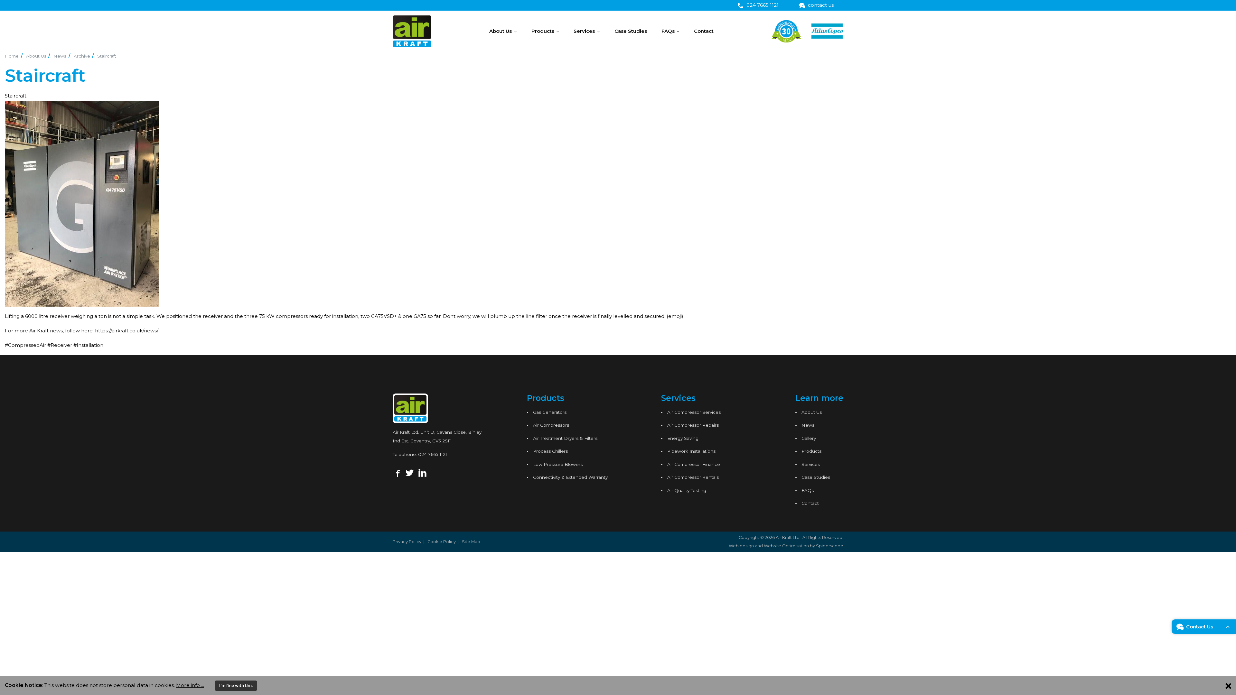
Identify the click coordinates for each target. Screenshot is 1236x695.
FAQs (668, 31)
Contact (704, 31)
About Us (500, 31)
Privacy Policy (407, 541)
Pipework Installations (691, 451)
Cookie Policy (441, 541)
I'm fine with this (236, 685)
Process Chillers (550, 451)
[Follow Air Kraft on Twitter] (409, 472)
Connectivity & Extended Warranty (570, 477)
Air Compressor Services (694, 412)
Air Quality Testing (686, 490)
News (59, 56)
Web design (741, 545)
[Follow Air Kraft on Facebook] (397, 472)
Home (12, 56)
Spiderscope (829, 545)
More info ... (190, 685)
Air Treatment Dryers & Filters (565, 438)
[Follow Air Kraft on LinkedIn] (422, 472)
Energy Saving (682, 438)
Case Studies (630, 31)
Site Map (471, 541)
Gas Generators (549, 412)
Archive (82, 56)
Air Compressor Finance (693, 464)
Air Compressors (551, 425)
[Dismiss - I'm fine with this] (1228, 685)
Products (542, 31)
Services (584, 31)
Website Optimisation (786, 545)
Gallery (808, 438)
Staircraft (106, 56)
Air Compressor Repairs (693, 425)
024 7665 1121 (432, 454)
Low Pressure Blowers (558, 464)
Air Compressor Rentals (693, 477)
